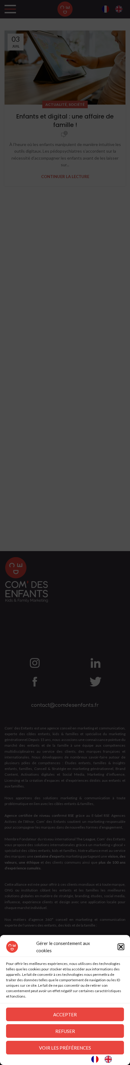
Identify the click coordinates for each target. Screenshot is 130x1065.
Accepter (65, 1014)
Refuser (65, 1031)
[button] (121, 947)
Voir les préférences (65, 1047)
